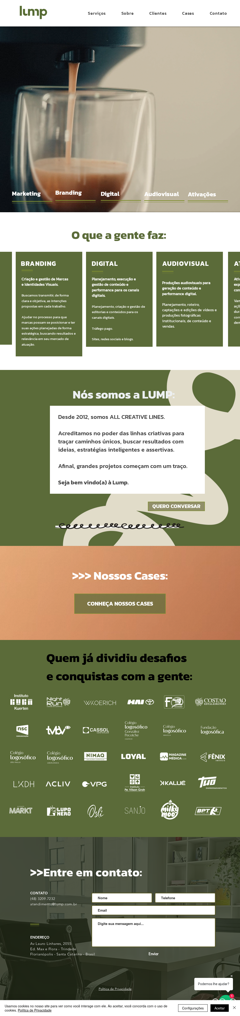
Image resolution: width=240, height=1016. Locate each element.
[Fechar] (234, 1008)
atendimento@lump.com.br (53, 904)
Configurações (193, 1008)
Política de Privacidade (35, 1010)
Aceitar (219, 1008)
